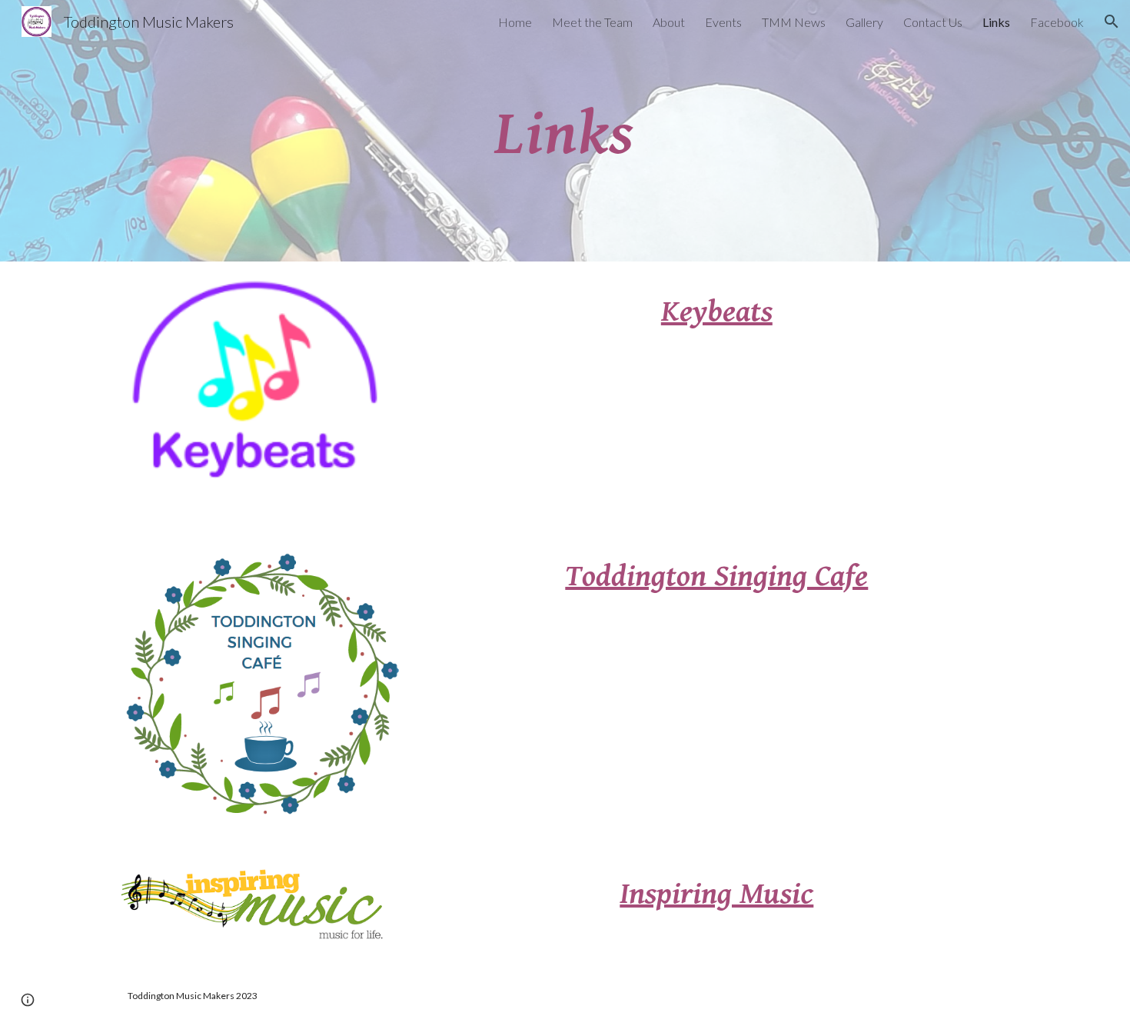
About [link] (669, 22)
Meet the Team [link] (592, 22)
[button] (1111, 21)
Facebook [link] (1057, 22)
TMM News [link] (794, 22)
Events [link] (723, 22)
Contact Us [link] (932, 22)
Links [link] (996, 22)
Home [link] (515, 22)
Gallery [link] (864, 22)
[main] (565, 130)
